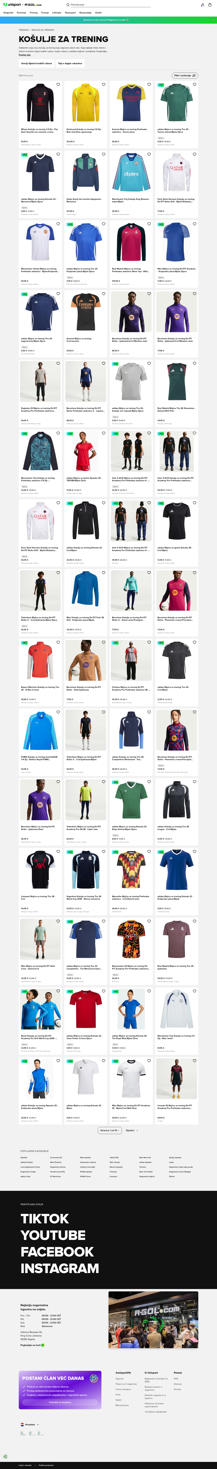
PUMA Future (85, 1177)
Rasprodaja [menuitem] (85, 13)
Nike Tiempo (115, 1162)
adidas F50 (114, 1158)
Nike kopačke (85, 1158)
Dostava (178, 1384)
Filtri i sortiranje (182, 75)
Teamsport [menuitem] (70, 13)
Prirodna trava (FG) (57, 1172)
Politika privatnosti (46, 1465)
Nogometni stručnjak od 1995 (156, 1380)
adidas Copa (25, 1177)
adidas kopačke (145, 1162)
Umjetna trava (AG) (87, 1167)
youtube (53, 1236)
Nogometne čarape (28, 1172)
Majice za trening (43, 30)
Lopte (171, 1162)
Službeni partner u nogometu (153, 1388)
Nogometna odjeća (147, 1177)
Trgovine (120, 1379)
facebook (57, 1252)
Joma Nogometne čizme (30, 1167)
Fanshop (113, 1172)
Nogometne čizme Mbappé (180, 1172)
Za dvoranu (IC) (56, 1158)
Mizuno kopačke (116, 1167)
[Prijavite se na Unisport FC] (202, 4)
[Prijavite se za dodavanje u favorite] (58, 84)
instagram (60, 1269)
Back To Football (145, 1172)
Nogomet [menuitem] (8, 13)
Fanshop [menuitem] (21, 13)
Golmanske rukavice (88, 1162)
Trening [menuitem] (33, 13)
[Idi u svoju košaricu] (209, 4)
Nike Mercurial (145, 1158)
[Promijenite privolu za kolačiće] (5, 1457)
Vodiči (118, 1400)
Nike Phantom (55, 1162)
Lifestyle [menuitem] (56, 13)
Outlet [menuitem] (98, 13)
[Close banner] (213, 20)
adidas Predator (27, 1162)
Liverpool (113, 1177)
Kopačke (24, 1158)
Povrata (177, 1389)
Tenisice (142, 1167)
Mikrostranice (122, 1405)
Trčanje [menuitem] (45, 13)
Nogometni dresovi (58, 1167)
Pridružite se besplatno (60, 1402)
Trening (24, 30)
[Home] (22, 5)
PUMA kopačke (86, 1172)
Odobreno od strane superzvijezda (154, 1405)
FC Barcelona (55, 1177)
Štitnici (172, 1177)
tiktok (45, 1219)
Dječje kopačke (175, 1158)
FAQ (176, 1379)
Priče (118, 1395)
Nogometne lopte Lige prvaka (181, 1167)
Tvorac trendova (123, 1389)
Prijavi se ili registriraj (126, 1384)
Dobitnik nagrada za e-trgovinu (155, 1396)
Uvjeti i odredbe (25, 1465)
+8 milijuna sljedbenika (156, 1412)
